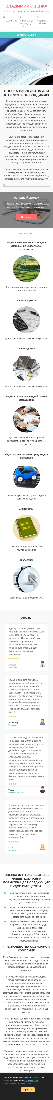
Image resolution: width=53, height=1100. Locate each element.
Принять (28, 1089)
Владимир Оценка (26, 6)
